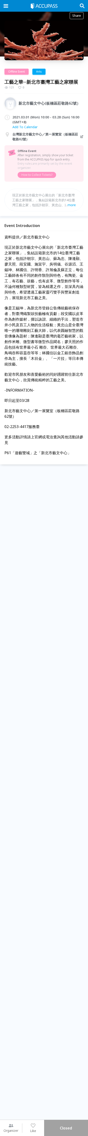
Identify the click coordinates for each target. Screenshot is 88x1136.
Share (76, 15)
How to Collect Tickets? (36, 175)
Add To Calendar (25, 127)
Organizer (11, 1130)
